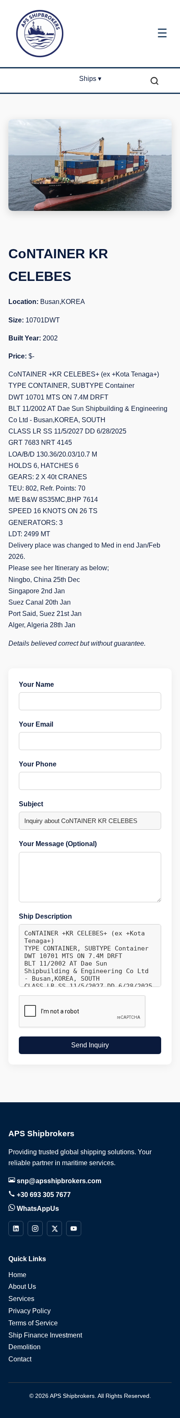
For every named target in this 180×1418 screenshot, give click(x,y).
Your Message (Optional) (58, 843)
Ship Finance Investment (45, 1335)
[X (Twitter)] (54, 1228)
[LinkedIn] (15, 1228)
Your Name (36, 684)
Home (17, 1274)
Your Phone (38, 764)
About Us (22, 1286)
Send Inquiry (90, 1045)
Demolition (24, 1346)
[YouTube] (73, 1228)
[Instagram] (35, 1228)
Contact (19, 1359)
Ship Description (45, 916)
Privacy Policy (29, 1310)
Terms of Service (33, 1323)
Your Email (36, 724)
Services (21, 1298)
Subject (31, 804)
